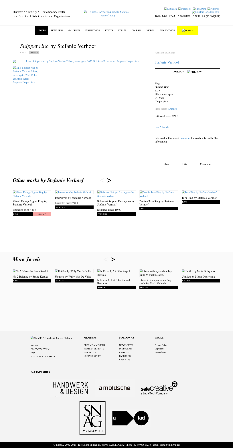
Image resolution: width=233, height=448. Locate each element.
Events (109, 30)
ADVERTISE (90, 352)
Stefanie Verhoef (167, 62)
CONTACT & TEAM (40, 348)
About (196, 16)
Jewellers (57, 30)
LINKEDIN (124, 359)
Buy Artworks (162, 127)
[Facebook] (185, 8)
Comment (205, 164)
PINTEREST (125, 352)
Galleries (74, 30)
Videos (150, 30)
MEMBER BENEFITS (94, 348)
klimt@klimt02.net (170, 444)
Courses (136, 30)
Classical (34, 52)
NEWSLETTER (126, 344)
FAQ (172, 16)
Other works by (48, 180)
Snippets (172, 108)
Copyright (159, 348)
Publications (167, 30)
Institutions (92, 30)
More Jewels (27, 259)
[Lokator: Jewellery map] (206, 11)
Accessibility (160, 352)
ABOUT (34, 345)
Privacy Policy (161, 344)
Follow (180, 71)
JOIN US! (161, 16)
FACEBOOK (125, 355)
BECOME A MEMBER (94, 344)
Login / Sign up (211, 16)
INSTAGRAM (125, 348)
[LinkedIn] (171, 8)
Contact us (185, 138)
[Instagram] (200, 8)
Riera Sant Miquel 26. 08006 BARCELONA (101, 444)
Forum (122, 30)
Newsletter (183, 16)
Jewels (41, 30)
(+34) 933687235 (142, 444)
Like (185, 164)
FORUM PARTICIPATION (43, 356)
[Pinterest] (214, 8)
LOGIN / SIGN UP (92, 355)
